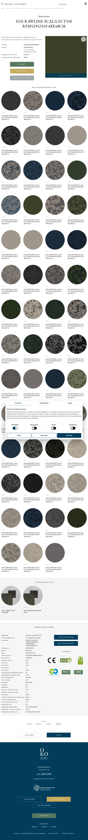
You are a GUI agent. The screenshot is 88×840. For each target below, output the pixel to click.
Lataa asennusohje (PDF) (66, 643)
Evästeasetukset (54, 833)
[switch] (34, 428)
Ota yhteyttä (58, 799)
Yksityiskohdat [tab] (44, 403)
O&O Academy (44, 815)
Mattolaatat (9, 8)
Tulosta (58, 735)
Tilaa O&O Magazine (44, 805)
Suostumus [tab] (18, 403)
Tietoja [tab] (70, 403)
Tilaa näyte (22, 64)
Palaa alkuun (29, 735)
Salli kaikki (69, 435)
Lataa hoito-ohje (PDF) (66, 637)
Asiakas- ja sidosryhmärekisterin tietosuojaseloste (30, 833)
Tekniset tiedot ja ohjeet (22, 78)
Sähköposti (58, 724)
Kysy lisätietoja (22, 71)
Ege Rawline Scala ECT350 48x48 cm (22, 8)
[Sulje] (86, 4)
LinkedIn (29, 724)
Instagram (34, 826)
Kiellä (19, 435)
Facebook (48, 724)
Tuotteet (3, 8)
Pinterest (38, 724)
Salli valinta (44, 435)
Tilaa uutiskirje (29, 799)
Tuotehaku (62, 4)
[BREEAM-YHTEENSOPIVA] (66, 57)
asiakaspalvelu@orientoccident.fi (44, 779)
